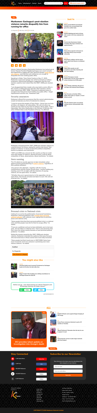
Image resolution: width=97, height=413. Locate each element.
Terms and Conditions (16, 388)
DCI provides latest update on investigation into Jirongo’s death (29, 343)
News (20, 3)
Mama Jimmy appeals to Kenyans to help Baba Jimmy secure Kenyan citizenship (73, 52)
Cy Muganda (14, 30)
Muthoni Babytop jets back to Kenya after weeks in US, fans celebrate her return (74, 35)
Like (41, 364)
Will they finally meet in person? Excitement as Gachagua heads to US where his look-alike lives (34, 266)
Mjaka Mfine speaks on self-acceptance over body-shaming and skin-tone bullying (73, 69)
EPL (65, 40)
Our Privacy (13, 390)
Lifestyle (34, 3)
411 (14, 17)
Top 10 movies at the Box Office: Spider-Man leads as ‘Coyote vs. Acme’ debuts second (74, 95)
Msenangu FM (40, 401)
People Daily (39, 389)
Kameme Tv (39, 392)
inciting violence (38, 164)
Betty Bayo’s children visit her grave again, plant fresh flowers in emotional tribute (74, 61)
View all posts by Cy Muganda (20, 254)
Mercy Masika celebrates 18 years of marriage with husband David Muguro (74, 86)
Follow (27, 290)
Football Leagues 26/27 (78, 3)
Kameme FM (40, 394)
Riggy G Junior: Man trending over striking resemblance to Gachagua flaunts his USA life (34, 274)
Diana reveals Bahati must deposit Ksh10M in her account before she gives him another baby (73, 26)
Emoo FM (39, 399)
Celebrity (21, 264)
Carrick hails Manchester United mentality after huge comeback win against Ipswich (73, 43)
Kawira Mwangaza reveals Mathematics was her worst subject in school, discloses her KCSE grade (74, 78)
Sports (39, 3)
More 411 (52, 348)
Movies (65, 92)
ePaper (65, 3)
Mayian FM (39, 397)
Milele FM (39, 391)
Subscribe (68, 375)
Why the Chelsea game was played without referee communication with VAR (73, 104)
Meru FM (39, 396)
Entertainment (27, 3)
